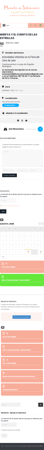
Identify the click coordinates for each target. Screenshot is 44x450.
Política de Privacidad (33, 446)
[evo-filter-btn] (1, 219)
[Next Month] (42, 223)
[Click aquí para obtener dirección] (40, 129)
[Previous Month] (39, 223)
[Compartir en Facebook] (18, 120)
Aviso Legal (22, 446)
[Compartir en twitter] (22, 120)
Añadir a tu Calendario (17, 113)
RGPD (41, 446)
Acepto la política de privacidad (10, 206)
